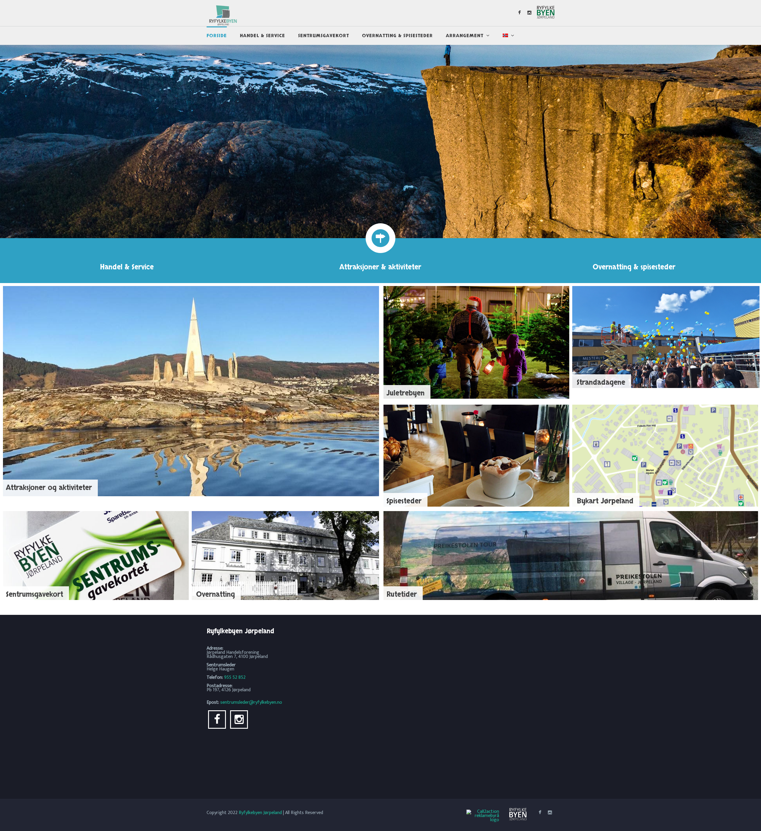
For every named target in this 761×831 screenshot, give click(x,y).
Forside (217, 35)
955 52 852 (235, 677)
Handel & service (262, 35)
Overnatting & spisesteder (397, 35)
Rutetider (401, 594)
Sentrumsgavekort (323, 35)
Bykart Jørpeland (605, 501)
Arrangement (464, 35)
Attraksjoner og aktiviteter (49, 488)
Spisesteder (404, 501)
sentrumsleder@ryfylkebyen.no (251, 702)
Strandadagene (601, 382)
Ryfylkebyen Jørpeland (260, 813)
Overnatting (215, 594)
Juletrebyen (405, 393)
